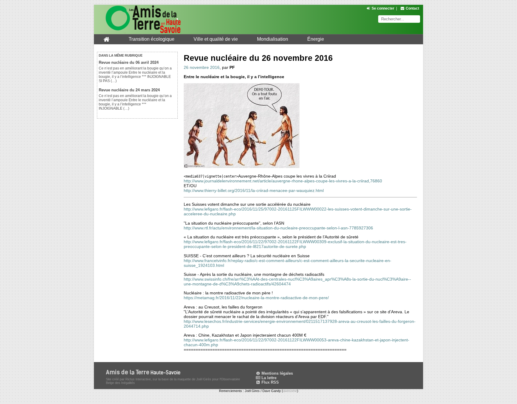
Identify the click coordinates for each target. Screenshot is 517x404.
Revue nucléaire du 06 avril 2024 (129, 62)
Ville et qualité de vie (216, 39)
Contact (412, 8)
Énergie (315, 39)
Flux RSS (269, 382)
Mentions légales (276, 373)
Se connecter (383, 8)
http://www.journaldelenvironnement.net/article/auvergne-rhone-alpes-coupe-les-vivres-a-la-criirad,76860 (283, 180)
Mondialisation (272, 39)
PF (232, 67)
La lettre (268, 378)
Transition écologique (151, 39)
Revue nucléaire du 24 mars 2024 (129, 90)
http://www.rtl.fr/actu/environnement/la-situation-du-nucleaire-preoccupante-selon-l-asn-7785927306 (278, 228)
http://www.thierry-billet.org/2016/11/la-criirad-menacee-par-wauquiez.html (254, 190)
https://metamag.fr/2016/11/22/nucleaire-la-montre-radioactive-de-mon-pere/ (256, 297)
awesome (290, 391)
